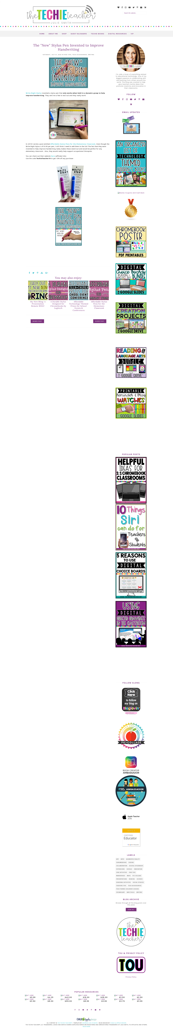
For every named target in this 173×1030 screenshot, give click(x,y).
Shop (64, 34)
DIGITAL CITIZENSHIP (136, 865)
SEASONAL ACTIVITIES (123, 882)
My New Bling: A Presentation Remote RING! (38, 304)
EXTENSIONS (120, 869)
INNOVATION (138, 869)
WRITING (91, 54)
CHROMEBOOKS (121, 862)
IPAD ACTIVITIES (121, 872)
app (117, 859)
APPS (122, 859)
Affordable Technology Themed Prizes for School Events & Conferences (78, 306)
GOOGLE (129, 869)
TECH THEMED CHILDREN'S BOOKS (127, 889)
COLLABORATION (121, 865)
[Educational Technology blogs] (131, 220)
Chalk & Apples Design (118, 1023)
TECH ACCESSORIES (79, 54)
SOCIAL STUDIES (138, 882)
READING (132, 879)
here (53, 156)
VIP (132, 34)
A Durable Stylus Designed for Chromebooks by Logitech (58, 305)
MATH (129, 875)
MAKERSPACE (120, 875)
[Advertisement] (131, 436)
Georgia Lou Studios (90, 1023)
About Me (53, 34)
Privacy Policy (131, 977)
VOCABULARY (120, 892)
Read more (86, 1026)
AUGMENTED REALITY (133, 859)
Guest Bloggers (79, 34)
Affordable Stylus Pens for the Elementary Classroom (73, 144)
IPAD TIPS (67, 54)
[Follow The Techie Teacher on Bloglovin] (131, 714)
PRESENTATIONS (121, 879)
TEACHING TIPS (121, 885)
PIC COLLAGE (137, 875)
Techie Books (97, 34)
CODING (131, 862)
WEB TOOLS (130, 892)
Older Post (99, 321)
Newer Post (37, 321)
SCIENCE (140, 879)
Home (42, 34)
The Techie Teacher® (64, 1023)
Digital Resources (117, 34)
